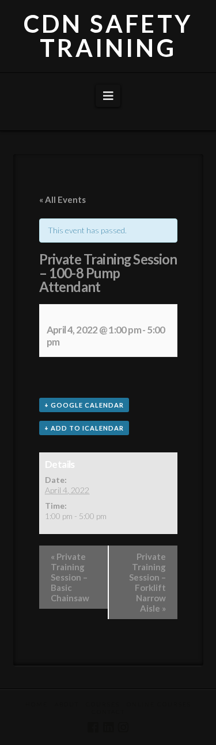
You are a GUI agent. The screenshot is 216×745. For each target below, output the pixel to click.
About (67, 704)
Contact (108, 711)
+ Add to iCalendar (84, 428)
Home (36, 704)
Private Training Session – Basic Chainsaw (70, 577)
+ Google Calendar (84, 405)
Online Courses (159, 704)
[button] (108, 96)
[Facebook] (93, 727)
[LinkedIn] (108, 727)
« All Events (62, 199)
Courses (103, 704)
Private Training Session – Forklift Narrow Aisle (147, 582)
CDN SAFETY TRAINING (108, 35)
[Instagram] (123, 727)
